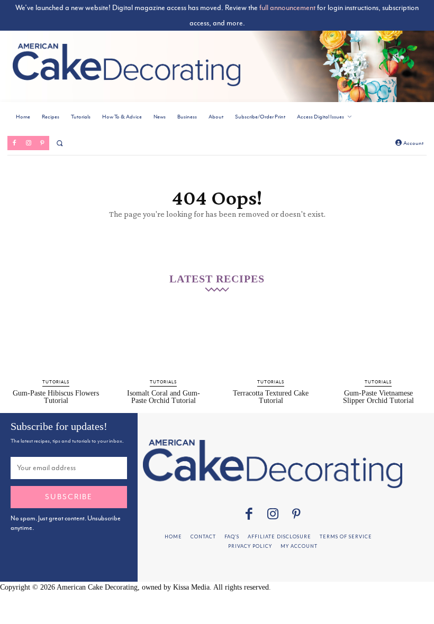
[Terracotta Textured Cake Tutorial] (270, 339)
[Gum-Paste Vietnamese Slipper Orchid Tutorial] (378, 339)
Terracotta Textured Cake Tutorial (271, 397)
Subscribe (69, 496)
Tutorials (55, 382)
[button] (59, 143)
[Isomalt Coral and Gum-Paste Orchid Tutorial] (163, 339)
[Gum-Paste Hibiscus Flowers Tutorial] (55, 339)
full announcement (287, 7)
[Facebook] (14, 143)
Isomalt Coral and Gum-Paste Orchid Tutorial (163, 397)
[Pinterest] (42, 143)
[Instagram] (28, 143)
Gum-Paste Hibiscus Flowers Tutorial (56, 397)
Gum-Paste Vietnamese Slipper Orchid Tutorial (378, 397)
